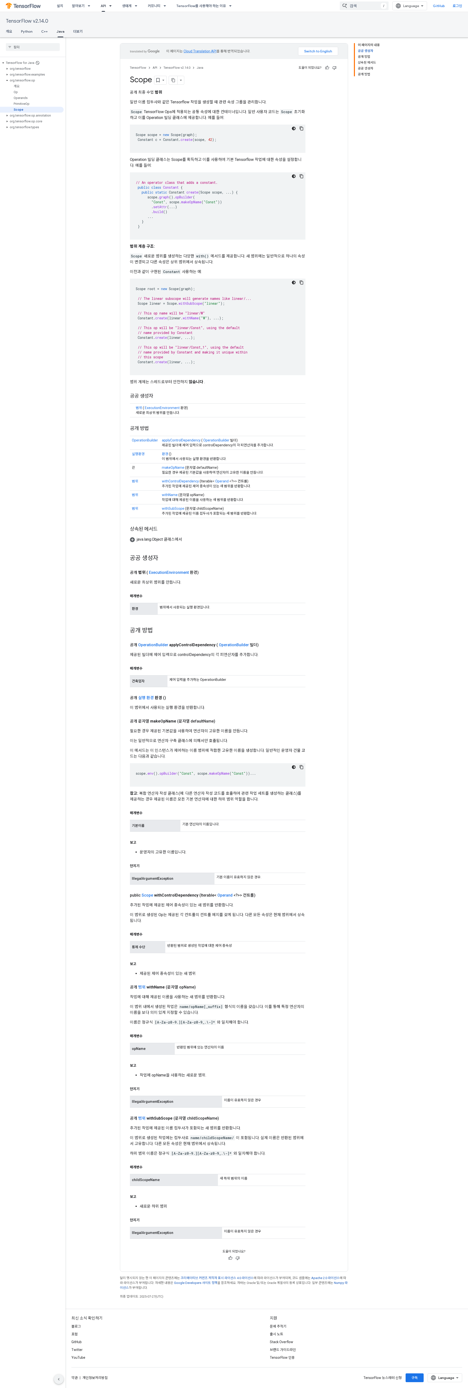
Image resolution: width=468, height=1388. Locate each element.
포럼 (74, 1334)
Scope (147, 895)
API (103, 6)
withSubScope (173, 508)
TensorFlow (138, 67)
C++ (44, 31)
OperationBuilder (145, 440)
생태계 (127, 6)
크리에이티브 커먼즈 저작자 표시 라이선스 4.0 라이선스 (217, 1278)
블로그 (76, 1326)
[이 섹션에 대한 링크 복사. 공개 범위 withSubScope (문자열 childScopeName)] (225, 1118)
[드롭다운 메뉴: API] (112, 6)
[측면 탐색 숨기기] (59, 1379)
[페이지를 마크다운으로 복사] (173, 80)
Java (60, 31)
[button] (32, 63)
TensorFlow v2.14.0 (27, 21)
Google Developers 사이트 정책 (195, 1283)
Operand (222, 481)
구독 (414, 1378)
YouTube (78, 1357)
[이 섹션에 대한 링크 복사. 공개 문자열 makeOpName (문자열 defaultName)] (221, 721)
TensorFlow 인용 (282, 1357)
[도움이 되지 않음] (334, 67)
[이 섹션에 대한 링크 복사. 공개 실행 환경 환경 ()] (172, 698)
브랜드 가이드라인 (283, 1350)
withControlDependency (180, 481)
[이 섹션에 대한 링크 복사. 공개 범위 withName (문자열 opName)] (201, 987)
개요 (9, 31)
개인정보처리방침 (95, 1378)
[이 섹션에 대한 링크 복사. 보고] (141, 842)
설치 (60, 6)
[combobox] (364, 5)
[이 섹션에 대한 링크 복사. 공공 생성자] (159, 396)
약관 (74, 1378)
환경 (165, 454)
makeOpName (173, 467)
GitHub (439, 6)
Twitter (77, 1350)
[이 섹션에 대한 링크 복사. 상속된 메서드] (162, 529)
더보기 (78, 31)
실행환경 (138, 454)
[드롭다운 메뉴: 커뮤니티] (166, 6)
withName (170, 495)
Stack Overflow (281, 1342)
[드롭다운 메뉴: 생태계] (137, 6)
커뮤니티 (154, 6)
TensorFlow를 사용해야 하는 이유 (201, 6)
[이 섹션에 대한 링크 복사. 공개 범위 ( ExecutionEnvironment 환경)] (204, 573)
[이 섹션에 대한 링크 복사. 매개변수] (147, 596)
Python (26, 31)
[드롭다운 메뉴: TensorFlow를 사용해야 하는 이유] (232, 6)
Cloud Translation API (200, 51)
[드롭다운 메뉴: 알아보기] (90, 6)
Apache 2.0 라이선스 (325, 1278)
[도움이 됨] (327, 67)
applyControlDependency (181, 440)
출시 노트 (276, 1334)
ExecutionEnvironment (162, 408)
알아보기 (78, 6)
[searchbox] (33, 47)
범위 (139, 408)
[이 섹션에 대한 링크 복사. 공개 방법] (153, 429)
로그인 (457, 6)
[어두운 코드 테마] (294, 128)
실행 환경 (146, 697)
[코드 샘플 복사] (301, 128)
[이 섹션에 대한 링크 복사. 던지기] (144, 866)
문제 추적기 (278, 1326)
